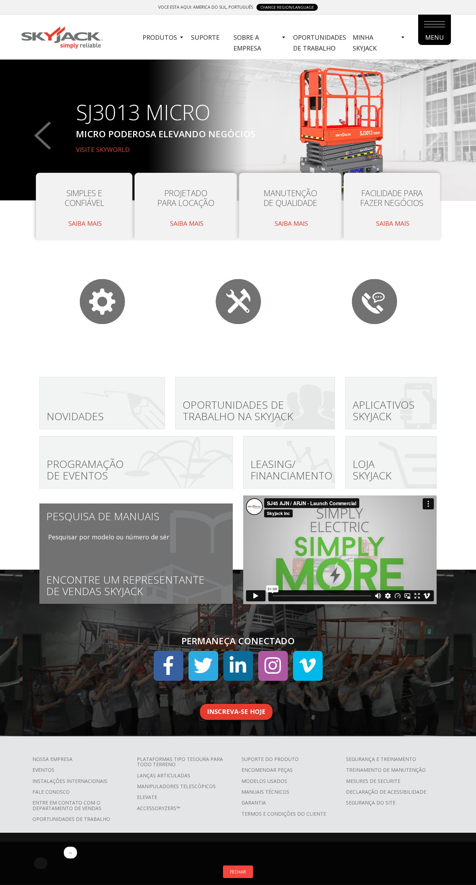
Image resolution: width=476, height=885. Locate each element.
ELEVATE (147, 797)
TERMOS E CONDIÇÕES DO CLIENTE (283, 813)
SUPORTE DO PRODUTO (270, 759)
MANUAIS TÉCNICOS (265, 791)
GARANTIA (253, 802)
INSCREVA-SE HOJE (236, 711)
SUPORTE (205, 37)
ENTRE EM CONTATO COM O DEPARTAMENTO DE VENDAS (66, 805)
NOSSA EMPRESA (52, 759)
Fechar (238, 872)
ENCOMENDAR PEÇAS (267, 770)
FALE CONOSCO (51, 791)
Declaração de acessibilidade (386, 791)
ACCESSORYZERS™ (158, 808)
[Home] (61, 36)
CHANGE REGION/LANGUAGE (287, 7)
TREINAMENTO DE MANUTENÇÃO (386, 770)
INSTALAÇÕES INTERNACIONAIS (69, 781)
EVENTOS (43, 770)
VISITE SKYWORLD (103, 149)
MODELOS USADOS (264, 781)
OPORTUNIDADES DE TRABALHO (319, 42)
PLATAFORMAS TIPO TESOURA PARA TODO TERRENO (180, 762)
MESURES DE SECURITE (373, 781)
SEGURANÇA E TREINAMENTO (381, 759)
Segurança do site (371, 802)
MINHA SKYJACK (365, 42)
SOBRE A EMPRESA (247, 42)
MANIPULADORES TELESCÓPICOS (176, 786)
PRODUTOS (160, 37)
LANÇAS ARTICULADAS (163, 775)
